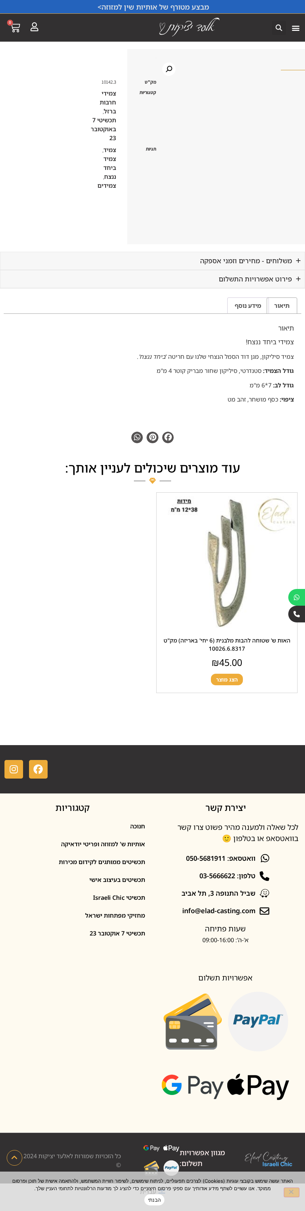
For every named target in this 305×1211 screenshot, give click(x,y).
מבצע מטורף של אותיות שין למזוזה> (153, 7)
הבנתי (154, 1200)
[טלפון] (296, 614)
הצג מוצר (226, 679)
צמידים (106, 185)
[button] (295, 28)
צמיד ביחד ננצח (109, 168)
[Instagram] (13, 769)
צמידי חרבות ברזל (108, 102)
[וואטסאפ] (296, 597)
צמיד (109, 150)
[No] (291, 1192)
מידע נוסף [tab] (248, 306)
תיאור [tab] (282, 306)
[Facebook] (38, 769)
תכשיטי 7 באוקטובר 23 (103, 129)
